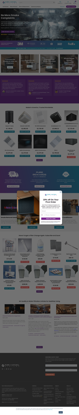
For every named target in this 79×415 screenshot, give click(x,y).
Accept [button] (61, 412)
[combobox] (43, 215)
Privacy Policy (50, 409)
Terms (57, 222)
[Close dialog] (60, 192)
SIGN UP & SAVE (50, 218)
